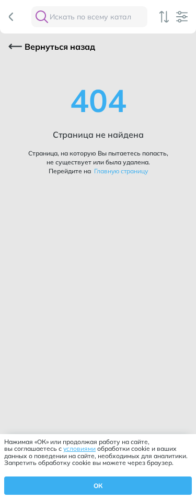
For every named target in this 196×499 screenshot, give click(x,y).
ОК (98, 486)
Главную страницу (120, 171)
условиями (79, 448)
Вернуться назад (60, 46)
